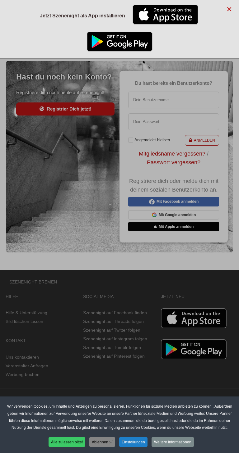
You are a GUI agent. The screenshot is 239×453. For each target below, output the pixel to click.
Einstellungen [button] (133, 441)
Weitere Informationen (172, 441)
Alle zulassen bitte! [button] (67, 441)
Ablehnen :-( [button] (102, 441)
